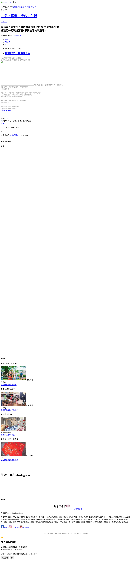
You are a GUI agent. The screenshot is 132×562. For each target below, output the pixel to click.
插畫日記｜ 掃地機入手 (17, 53)
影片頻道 (26, 527)
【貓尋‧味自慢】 (6, 110)
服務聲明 (85, 533)
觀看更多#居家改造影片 (9, 410)
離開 (12, 558)
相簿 (6, 40)
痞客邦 (12, 135)
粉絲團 (6, 527)
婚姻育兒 (17, 35)
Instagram (16, 527)
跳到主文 (4, 22)
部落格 (7, 42)
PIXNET (50, 533)
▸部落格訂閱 (77, 509)
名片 (6, 44)
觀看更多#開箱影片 (8, 435)
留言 (17, 135)
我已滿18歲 (5, 558)
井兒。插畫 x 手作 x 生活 (19, 16)
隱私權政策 (77, 533)
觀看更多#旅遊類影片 (8, 385)
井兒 (2, 123)
